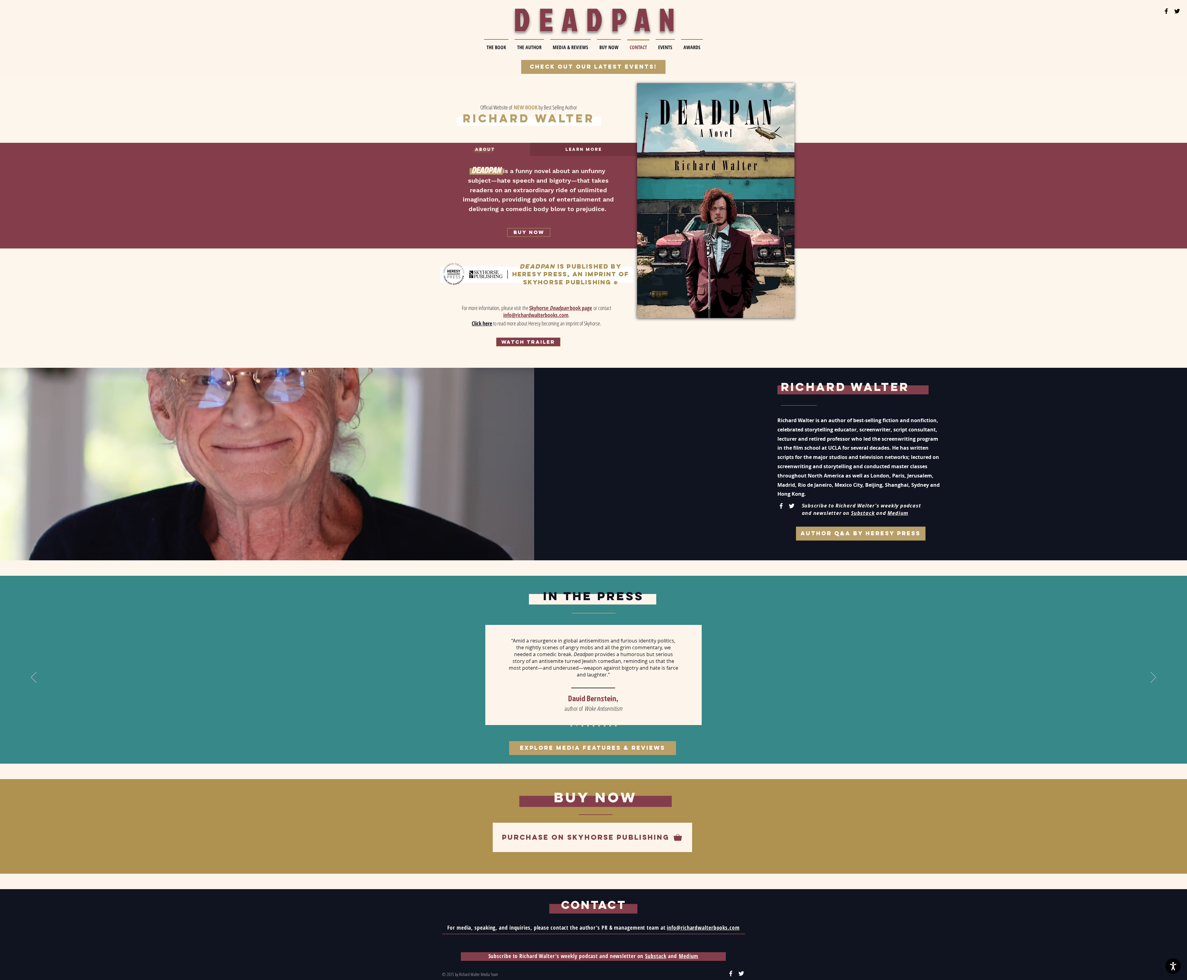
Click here (482, 323)
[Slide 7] (605, 726)
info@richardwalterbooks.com (703, 927)
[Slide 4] (588, 726)
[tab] (485, 149)
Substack (862, 513)
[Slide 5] (593, 726)
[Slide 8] (610, 726)
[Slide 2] (577, 726)
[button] (528, 341)
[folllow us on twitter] (1177, 11)
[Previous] (33, 678)
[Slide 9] (616, 726)
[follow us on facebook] (1166, 11)
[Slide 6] (599, 726)
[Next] (1153, 678)
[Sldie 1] (571, 726)
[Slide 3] (582, 726)
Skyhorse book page (560, 308)
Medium (897, 513)
